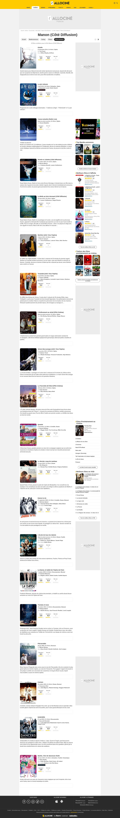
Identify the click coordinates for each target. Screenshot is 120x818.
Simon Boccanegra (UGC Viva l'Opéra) (51, 349)
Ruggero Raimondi (64, 687)
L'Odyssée (87, 198)
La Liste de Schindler (82, 498)
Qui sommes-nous (16, 810)
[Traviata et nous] (28, 615)
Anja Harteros (66, 354)
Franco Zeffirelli (44, 277)
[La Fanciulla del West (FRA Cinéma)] (28, 396)
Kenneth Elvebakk (45, 721)
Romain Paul (44, 467)
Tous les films (31, 30)
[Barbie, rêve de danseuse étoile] (28, 766)
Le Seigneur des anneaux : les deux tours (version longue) (91, 475)
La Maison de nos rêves (82, 441)
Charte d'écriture (86, 810)
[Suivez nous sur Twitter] (29, 802)
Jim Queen (87, 210)
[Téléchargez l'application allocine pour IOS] (57, 801)
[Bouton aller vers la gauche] (95, 39)
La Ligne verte (80, 501)
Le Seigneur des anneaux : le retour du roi (88, 512)
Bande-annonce (88, 184)
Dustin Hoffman (44, 428)
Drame (58, 426)
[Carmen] (28, 692)
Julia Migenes (44, 687)
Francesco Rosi (44, 686)
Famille (63, 537)
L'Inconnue (78, 444)
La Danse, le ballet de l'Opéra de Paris (51, 570)
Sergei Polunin (56, 200)
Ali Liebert (59, 761)
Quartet (40, 424)
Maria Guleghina (45, 279)
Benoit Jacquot (44, 238)
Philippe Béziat (44, 608)
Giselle (40, 47)
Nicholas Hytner (44, 502)
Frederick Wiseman (45, 573)
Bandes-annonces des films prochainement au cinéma (88, 280)
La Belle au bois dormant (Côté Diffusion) (52, 196)
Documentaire (56, 572)
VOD (75, 7)
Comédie (53, 426)
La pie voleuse (43, 84)
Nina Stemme (44, 391)
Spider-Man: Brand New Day (92, 233)
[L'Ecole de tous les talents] (28, 545)
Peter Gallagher (54, 503)
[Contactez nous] (42, 802)
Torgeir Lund (41, 724)
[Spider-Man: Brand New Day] (80, 238)
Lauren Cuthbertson (56, 165)
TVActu (60, 7)
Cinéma (35, 7)
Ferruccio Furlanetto (56, 354)
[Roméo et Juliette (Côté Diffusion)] (28, 170)
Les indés (82, 7)
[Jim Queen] (80, 215)
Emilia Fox (43, 540)
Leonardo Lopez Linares (57, 279)
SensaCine (91, 800)
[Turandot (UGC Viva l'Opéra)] (28, 284)
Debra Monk (62, 503)
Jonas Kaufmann (45, 240)
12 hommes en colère (82, 504)
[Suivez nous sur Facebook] (24, 802)
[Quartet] (28, 435)
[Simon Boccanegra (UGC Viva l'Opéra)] (28, 359)
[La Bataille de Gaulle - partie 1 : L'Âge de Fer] (80, 191)
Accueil (22, 30)
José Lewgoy (62, 649)
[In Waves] (80, 226)
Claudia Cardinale (53, 649)
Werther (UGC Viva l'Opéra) (47, 235)
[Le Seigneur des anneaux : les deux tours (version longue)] (80, 478)
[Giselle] (28, 58)
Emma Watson (51, 540)
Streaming (51, 7)
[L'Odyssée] (80, 203)
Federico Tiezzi (44, 352)
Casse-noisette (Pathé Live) (47, 119)
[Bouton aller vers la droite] (98, 39)
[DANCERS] (28, 727)
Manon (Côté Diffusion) (46, 30)
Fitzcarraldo (42, 643)
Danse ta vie (42, 498)
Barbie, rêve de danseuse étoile (49, 756)
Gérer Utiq (104, 810)
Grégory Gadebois (62, 467)
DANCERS (41, 717)
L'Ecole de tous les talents (47, 535)
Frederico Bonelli (45, 165)
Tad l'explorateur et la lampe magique (85, 456)
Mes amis (56, 56)
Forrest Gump (80, 495)
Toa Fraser (42, 51)
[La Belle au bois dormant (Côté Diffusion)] (28, 207)
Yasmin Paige (59, 540)
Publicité (31, 810)
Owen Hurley (43, 759)
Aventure (53, 645)
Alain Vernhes (63, 240)
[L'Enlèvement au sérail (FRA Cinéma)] (28, 322)
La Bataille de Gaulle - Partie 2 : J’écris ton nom (92, 176)
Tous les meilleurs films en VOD (87, 518)
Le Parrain (79, 506)
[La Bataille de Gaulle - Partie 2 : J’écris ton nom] (80, 180)
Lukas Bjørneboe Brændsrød (49, 722)
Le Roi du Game (80, 459)
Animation (53, 86)
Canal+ (91, 7)
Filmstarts (78, 800)
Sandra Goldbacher (45, 538)
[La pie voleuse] (28, 94)
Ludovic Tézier (55, 240)
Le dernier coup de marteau (47, 461)
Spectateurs (48, 56)
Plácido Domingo (45, 354)
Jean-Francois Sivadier (55, 610)
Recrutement (24, 810)
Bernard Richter (52, 316)
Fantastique (66, 758)
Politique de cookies (45, 810)
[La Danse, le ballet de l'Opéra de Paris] (28, 580)
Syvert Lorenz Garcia (63, 722)
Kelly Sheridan (45, 761)
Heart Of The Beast (80, 447)
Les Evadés (80, 509)
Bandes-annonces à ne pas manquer (87, 168)
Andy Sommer (43, 389)
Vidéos (68, 7)
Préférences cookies (55, 810)
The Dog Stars (88, 425)
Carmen (40, 682)
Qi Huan (51, 53)
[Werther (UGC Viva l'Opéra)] (28, 245)
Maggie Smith (44, 430)
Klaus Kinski (44, 649)
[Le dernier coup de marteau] (28, 472)
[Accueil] (60, 3)
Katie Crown (52, 761)
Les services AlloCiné (96, 810)
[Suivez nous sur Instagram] (33, 802)
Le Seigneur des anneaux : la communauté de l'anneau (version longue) (88, 491)
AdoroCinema (91, 802)
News (28, 7)
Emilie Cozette (54, 575)
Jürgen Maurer (61, 316)
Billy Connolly (62, 430)
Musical (66, 500)
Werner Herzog (44, 647)
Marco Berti (51, 391)
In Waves (87, 221)
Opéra (56, 49)
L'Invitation (78, 438)
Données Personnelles (67, 810)
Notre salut (78, 450)
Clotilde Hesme (52, 467)
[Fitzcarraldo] (28, 654)
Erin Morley (44, 316)
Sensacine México (85, 805)
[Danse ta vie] (28, 508)
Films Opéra (38, 30)
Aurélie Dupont (62, 575)
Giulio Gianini (54, 88)
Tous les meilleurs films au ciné (87, 247)
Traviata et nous (43, 605)
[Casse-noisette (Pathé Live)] (28, 129)
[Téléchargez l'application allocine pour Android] (62, 801)
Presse (41, 56)
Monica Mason (44, 163)
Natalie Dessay (45, 610)
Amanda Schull (45, 503)
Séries (43, 7)
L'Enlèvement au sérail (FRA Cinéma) (51, 312)
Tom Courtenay (53, 430)
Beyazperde (79, 802)
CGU (35, 810)
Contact (9, 810)
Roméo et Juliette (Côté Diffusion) (49, 159)
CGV (39, 810)
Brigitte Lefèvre (45, 575)
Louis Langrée (67, 610)
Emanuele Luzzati (44, 88)
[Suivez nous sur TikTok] (38, 802)
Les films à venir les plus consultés (88, 467)
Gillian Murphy (45, 53)
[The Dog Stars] (80, 430)
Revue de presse (77, 810)
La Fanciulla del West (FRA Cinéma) (50, 386)
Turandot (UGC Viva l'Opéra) (47, 274)
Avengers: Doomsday (81, 453)
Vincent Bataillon (44, 123)
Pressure (78, 462)
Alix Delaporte (43, 465)
